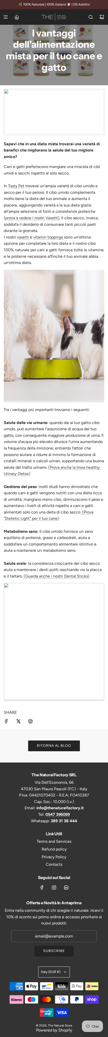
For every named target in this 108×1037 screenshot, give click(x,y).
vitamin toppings (48, 237)
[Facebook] (41, 887)
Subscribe (54, 951)
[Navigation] (5, 17)
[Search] (90, 17)
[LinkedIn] (66, 887)
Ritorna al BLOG (54, 746)
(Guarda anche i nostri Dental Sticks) (56, 576)
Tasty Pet (16, 186)
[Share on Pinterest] (30, 722)
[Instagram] (54, 887)
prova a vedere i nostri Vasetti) (32, 218)
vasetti (23, 237)
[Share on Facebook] (6, 722)
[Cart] (101, 17)
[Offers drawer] (16, 17)
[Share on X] (18, 722)
